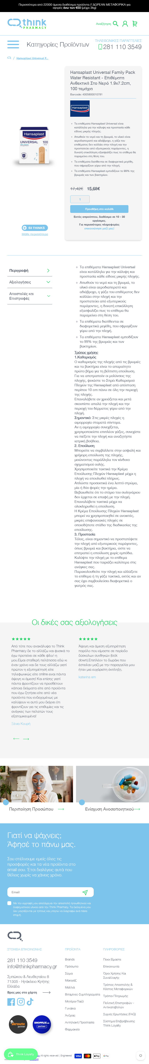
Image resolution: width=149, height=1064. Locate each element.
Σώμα (69, 973)
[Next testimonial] (26, 739)
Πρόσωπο (71, 966)
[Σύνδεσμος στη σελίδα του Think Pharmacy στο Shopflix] (42, 1036)
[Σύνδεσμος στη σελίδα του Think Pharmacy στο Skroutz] (18, 1034)
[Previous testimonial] (16, 739)
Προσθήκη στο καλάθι (99, 209)
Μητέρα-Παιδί (74, 1001)
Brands (70, 959)
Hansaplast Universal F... (32, 58)
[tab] (29, 270)
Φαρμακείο (72, 1029)
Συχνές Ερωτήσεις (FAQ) (119, 1014)
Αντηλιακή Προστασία (79, 1022)
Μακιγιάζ (70, 980)
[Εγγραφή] (85, 892)
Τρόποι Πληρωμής (115, 996)
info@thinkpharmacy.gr (31, 966)
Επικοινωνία (111, 966)
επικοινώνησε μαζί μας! (99, 228)
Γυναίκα (70, 1008)
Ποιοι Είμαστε (112, 959)
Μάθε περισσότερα (35, 234)
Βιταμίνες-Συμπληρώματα (82, 994)
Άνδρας (70, 1015)
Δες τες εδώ (112, 783)
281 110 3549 (122, 46)
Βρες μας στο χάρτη (22, 992)
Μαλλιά (70, 987)
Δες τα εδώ (36, 783)
